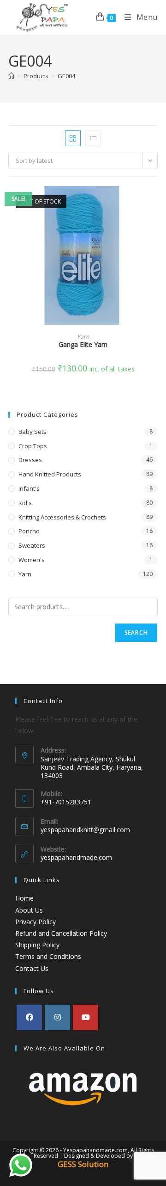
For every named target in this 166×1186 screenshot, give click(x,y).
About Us (29, 910)
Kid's (25, 503)
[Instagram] (57, 1017)
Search (136, 632)
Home (24, 898)
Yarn (83, 336)
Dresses (30, 460)
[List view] (93, 138)
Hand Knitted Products (49, 474)
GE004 (66, 76)
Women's (31, 560)
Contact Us (31, 968)
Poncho (29, 531)
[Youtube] (85, 1017)
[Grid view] (73, 138)
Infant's (29, 488)
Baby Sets (32, 431)
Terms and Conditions (48, 956)
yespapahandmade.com (76, 857)
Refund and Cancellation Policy (61, 933)
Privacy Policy (35, 921)
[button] (155, 226)
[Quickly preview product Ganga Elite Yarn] (155, 202)
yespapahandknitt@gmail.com (85, 829)
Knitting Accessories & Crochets (62, 517)
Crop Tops (32, 446)
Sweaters (31, 545)
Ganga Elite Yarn (83, 344)
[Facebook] (29, 1017)
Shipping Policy (37, 944)
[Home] (11, 76)
